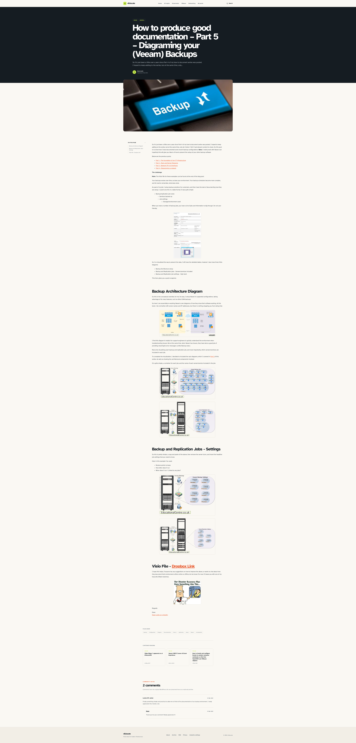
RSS (180, 735)
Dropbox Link (183, 566)
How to (174, 632)
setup (187, 632)
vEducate (127, 734)
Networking (191, 3)
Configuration (152, 632)
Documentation (167, 632)
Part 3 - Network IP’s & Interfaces (167, 165)
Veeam (135, 20)
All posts (200, 3)
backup (145, 632)
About (168, 735)
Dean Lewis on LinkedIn (160, 615)
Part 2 (212, 356)
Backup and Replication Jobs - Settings (136, 149)
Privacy (185, 735)
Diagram (159, 632)
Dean (147, 711)
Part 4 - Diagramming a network (166, 168)
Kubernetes (175, 3)
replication (181, 632)
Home (160, 3)
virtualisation (199, 632)
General (142, 20)
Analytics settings (194, 735)
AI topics (167, 3)
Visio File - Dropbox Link (134, 152)
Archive (174, 735)
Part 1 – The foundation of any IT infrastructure (171, 160)
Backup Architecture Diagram (136, 146)
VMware (183, 3)
